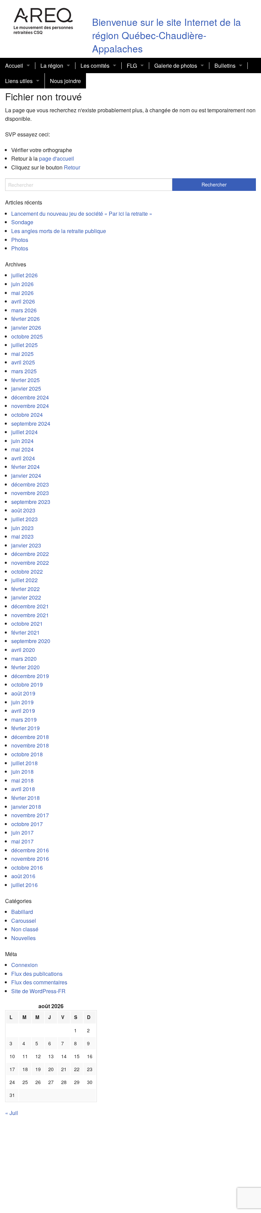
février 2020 (25, 667)
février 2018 (25, 798)
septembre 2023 (30, 502)
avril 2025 (23, 362)
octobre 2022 (27, 571)
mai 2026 (22, 293)
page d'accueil (56, 158)
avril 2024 (23, 458)
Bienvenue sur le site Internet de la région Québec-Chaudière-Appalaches (166, 35)
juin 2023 (22, 528)
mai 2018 (22, 780)
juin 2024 (22, 441)
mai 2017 (22, 841)
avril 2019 (23, 711)
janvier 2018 (26, 806)
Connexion (24, 965)
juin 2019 (22, 702)
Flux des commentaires (39, 982)
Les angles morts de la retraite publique (58, 231)
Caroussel (23, 920)
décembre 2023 (30, 484)
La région (51, 65)
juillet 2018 (24, 763)
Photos (19, 240)
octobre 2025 (27, 336)
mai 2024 (22, 449)
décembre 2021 (30, 606)
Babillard (22, 912)
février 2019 (25, 728)
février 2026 (25, 319)
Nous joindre (65, 81)
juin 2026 (22, 284)
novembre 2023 (30, 493)
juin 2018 (22, 771)
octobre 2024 (27, 415)
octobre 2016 (27, 867)
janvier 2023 (26, 545)
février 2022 (25, 589)
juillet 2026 (24, 275)
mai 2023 (22, 536)
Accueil (14, 65)
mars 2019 (24, 719)
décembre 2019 (30, 676)
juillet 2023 (24, 519)
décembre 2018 (30, 737)
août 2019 (23, 693)
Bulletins (225, 65)
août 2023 (23, 510)
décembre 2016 (30, 850)
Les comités (95, 65)
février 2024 (25, 467)
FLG (132, 65)
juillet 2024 (24, 432)
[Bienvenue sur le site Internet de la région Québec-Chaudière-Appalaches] (43, 20)
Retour (72, 167)
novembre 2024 (30, 406)
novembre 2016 (30, 859)
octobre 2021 (27, 623)
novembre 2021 (30, 615)
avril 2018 (23, 789)
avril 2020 (23, 650)
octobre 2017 (27, 824)
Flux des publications (37, 974)
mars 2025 (24, 371)
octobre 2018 (27, 754)
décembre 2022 (30, 554)
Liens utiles (19, 81)
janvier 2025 (26, 388)
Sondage (22, 222)
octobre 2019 (27, 684)
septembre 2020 (30, 641)
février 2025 (25, 380)
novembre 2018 (30, 745)
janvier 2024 (26, 475)
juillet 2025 (24, 345)
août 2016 (23, 876)
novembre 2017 (30, 815)
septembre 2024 (30, 423)
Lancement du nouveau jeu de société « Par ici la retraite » (81, 213)
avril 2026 (23, 301)
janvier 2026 (26, 327)
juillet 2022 (24, 580)
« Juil (11, 1113)
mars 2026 (24, 310)
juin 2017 (22, 832)
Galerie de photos (175, 65)
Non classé (24, 929)
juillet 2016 (24, 885)
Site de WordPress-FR (38, 991)
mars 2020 (24, 658)
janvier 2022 (26, 597)
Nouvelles (23, 938)
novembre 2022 (30, 563)
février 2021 (25, 632)
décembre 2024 (30, 397)
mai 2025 (22, 354)
